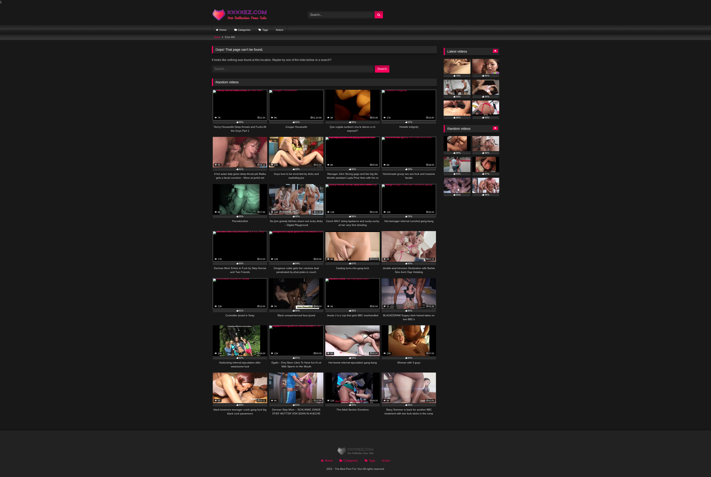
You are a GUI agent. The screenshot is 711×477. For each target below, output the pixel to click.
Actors (279, 29)
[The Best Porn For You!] (239, 15)
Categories (244, 29)
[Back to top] (699, 467)
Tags (265, 29)
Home (222, 29)
